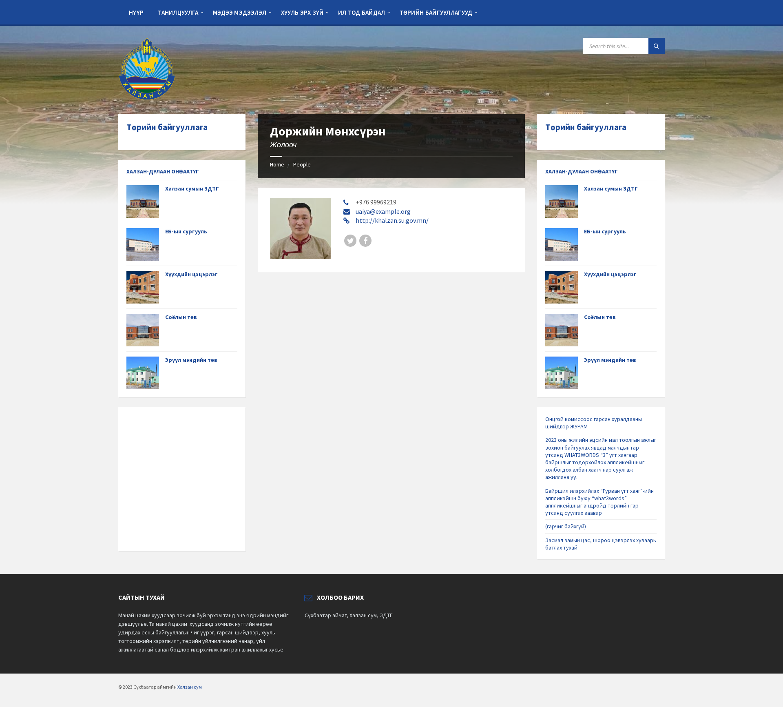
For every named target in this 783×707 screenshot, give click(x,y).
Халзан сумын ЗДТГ (192, 188)
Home (277, 164)
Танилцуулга (178, 12)
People (302, 164)
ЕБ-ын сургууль (186, 231)
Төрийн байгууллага (167, 127)
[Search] (656, 46)
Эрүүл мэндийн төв (191, 359)
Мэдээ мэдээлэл (240, 12)
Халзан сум (189, 687)
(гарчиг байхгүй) (565, 526)
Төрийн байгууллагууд (436, 12)
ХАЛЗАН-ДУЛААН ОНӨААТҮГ (162, 171)
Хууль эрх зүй (302, 12)
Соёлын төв (181, 317)
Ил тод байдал (361, 12)
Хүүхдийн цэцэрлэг (191, 274)
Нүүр (136, 12)
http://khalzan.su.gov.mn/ (392, 220)
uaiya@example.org (383, 211)
